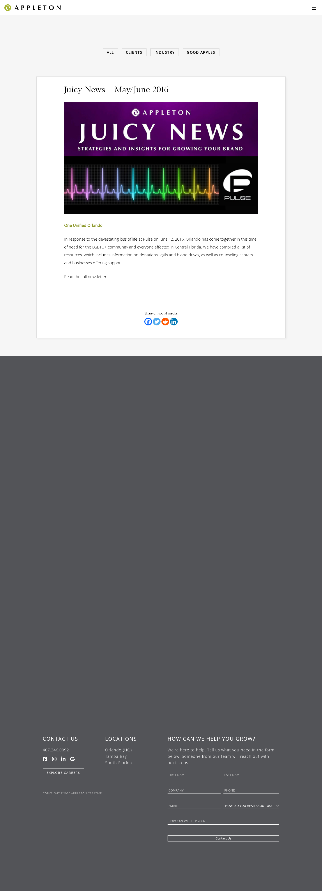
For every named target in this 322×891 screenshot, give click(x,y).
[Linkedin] (174, 321)
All (110, 52)
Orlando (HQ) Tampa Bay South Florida (118, 756)
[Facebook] (148, 321)
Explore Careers (63, 772)
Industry (164, 52)
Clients (134, 52)
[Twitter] (157, 321)
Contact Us (60, 738)
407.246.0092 (56, 750)
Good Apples (201, 52)
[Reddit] (165, 321)
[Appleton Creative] (32, 7)
